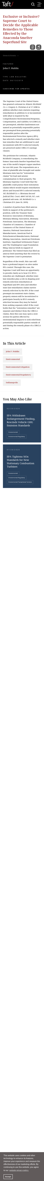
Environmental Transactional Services (20, 482)
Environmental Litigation (17, 367)
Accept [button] (8, 1177)
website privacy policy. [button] (19, 1170)
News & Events (9, 56)
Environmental (13, 359)
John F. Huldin (11, 68)
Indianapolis (12, 383)
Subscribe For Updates (16, 89)
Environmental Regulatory (18, 375)
